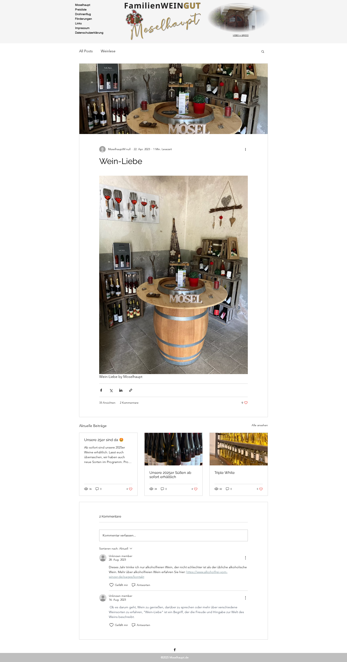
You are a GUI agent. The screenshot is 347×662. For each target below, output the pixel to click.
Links (78, 23)
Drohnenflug (83, 14)
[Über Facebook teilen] (101, 390)
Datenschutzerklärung (87, 32)
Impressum (82, 28)
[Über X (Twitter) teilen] (111, 390)
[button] (263, 51)
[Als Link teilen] (131, 390)
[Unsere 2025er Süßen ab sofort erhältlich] (174, 449)
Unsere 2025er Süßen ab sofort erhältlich (170, 474)
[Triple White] (239, 449)
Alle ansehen (260, 425)
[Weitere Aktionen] (245, 149)
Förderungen (83, 19)
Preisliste (81, 9)
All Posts (86, 51)
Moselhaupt (82, 5)
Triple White (224, 472)
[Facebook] (175, 650)
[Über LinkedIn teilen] (121, 390)
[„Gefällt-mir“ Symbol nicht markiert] (111, 585)
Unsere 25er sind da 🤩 (103, 440)
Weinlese (108, 51)
